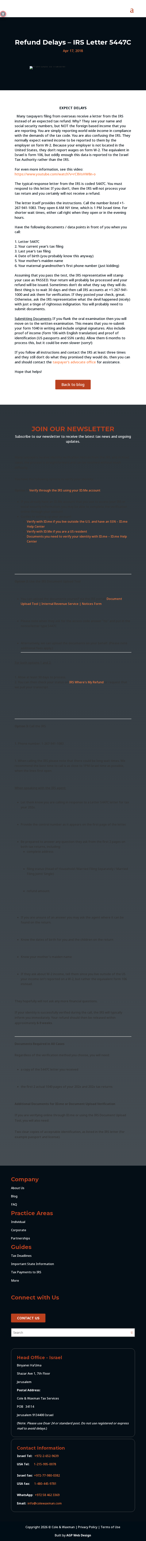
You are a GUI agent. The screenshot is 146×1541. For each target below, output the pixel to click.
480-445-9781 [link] (46, 1484)
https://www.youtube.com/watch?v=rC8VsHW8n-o (55, 174)
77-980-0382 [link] (53, 1475)
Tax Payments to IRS (26, 1272)
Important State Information (32, 1264)
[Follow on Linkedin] (23, 1306)
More (15, 1280)
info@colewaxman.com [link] (44, 1503)
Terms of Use (110, 1527)
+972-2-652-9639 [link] (46, 1456)
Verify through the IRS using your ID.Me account (64, 490)
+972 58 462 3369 (47, 1495)
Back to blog (73, 384)
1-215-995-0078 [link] (45, 1464)
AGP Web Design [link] (78, 1535)
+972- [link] (38, 1475)
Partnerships (20, 1238)
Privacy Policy (87, 1527)
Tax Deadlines (21, 1256)
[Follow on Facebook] (14, 1306)
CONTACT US (28, 1318)
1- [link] (35, 1484)
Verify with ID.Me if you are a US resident (57, 531)
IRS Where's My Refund (86, 682)
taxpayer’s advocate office (74, 362)
